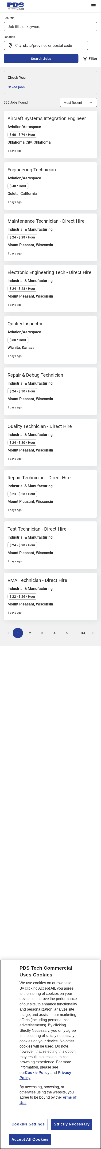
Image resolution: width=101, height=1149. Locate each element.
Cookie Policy (37, 1073)
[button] (93, 6)
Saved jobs (16, 87)
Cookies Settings (28, 1124)
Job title (9, 18)
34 (83, 633)
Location (9, 37)
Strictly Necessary (71, 1124)
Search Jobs (41, 58)
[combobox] (46, 45)
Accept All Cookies (30, 1139)
